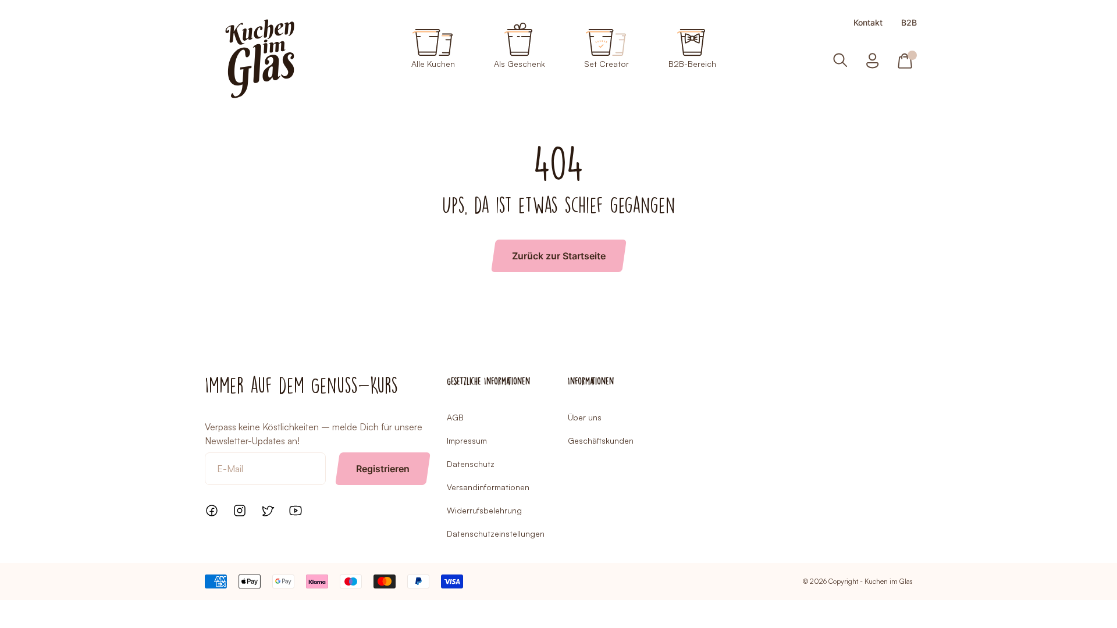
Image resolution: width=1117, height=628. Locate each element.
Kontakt (868, 23)
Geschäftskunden (601, 440)
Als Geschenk (519, 63)
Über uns (585, 417)
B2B (909, 23)
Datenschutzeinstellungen (496, 533)
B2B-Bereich (692, 63)
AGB (455, 417)
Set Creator (606, 63)
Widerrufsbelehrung (484, 510)
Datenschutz (471, 464)
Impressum (467, 440)
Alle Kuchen (433, 63)
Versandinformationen (488, 487)
